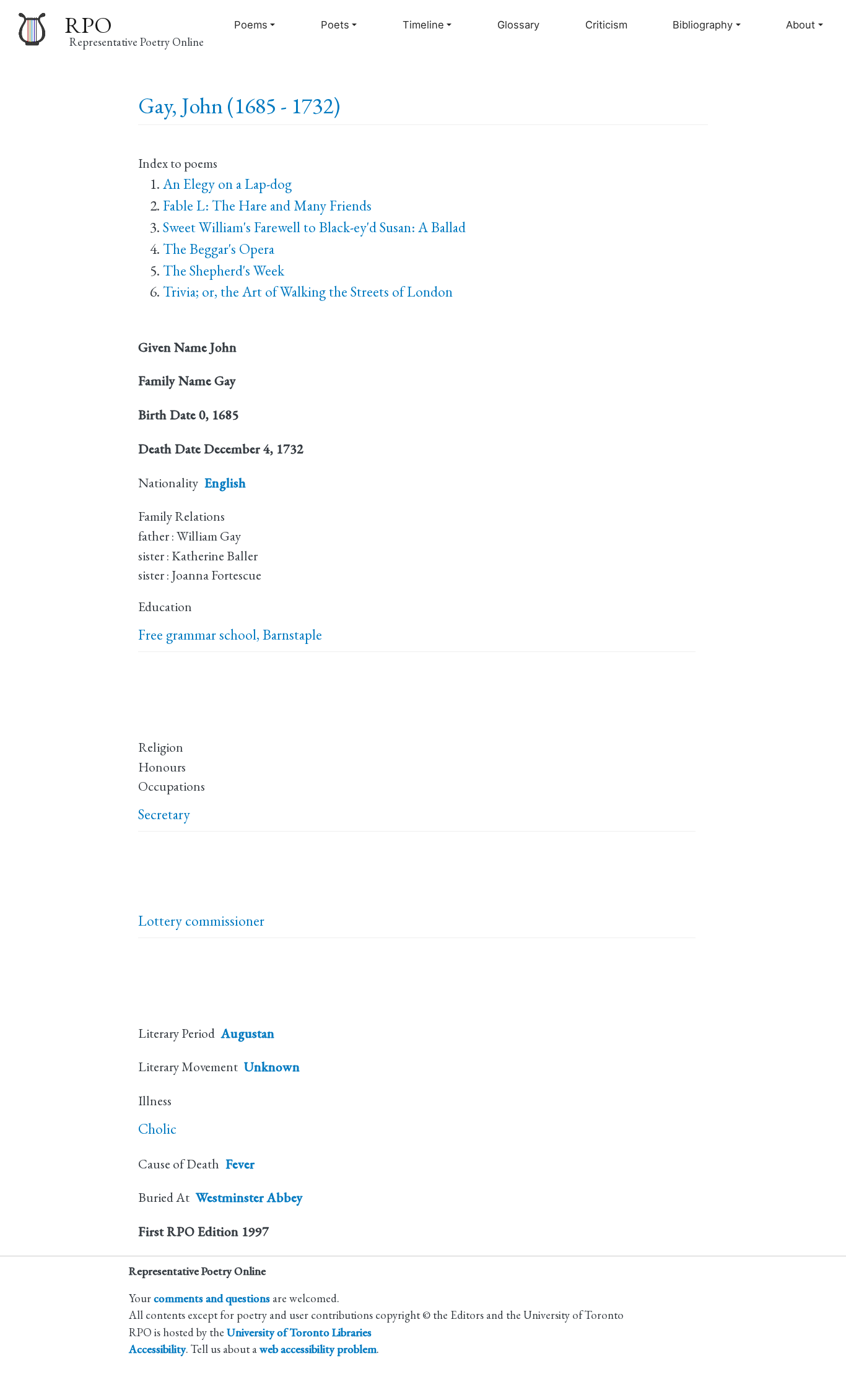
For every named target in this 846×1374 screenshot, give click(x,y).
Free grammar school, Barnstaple (230, 634)
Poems (251, 25)
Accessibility (157, 1348)
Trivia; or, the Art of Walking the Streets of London (308, 291)
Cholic (157, 1129)
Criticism (606, 25)
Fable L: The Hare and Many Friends (267, 205)
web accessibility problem (318, 1348)
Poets (335, 25)
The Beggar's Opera (218, 249)
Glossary (518, 25)
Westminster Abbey (249, 1197)
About (800, 25)
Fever (240, 1163)
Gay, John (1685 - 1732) (239, 105)
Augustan (247, 1033)
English (225, 482)
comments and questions (212, 1297)
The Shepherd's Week (223, 270)
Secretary (164, 814)
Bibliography (703, 25)
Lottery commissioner (201, 920)
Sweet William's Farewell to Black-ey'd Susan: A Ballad (314, 227)
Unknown (272, 1066)
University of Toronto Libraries (299, 1331)
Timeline (423, 25)
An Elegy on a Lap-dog (227, 184)
